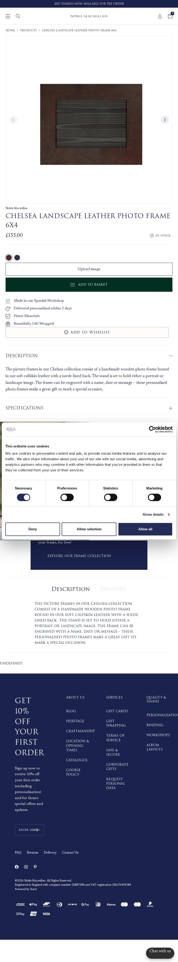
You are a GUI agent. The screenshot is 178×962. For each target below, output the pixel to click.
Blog (71, 711)
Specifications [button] (24, 408)
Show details (153, 514)
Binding (154, 725)
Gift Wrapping (116, 723)
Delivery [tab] (113, 589)
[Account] (160, 16)
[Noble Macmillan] (89, 16)
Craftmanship (80, 731)
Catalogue (77, 760)
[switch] (67, 497)
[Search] (18, 16)
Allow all (145, 529)
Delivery (50, 853)
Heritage (75, 721)
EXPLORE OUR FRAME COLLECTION (79, 556)
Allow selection (89, 529)
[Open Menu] (8, 16)
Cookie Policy (73, 772)
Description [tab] (70, 589)
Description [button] (22, 356)
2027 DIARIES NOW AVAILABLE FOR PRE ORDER (89, 4)
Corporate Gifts (117, 766)
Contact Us (70, 853)
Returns (32, 853)
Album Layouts (154, 747)
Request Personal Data (115, 783)
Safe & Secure (113, 752)
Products (28, 30)
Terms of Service (115, 737)
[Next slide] (164, 119)
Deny (33, 529)
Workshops (158, 735)
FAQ (18, 853)
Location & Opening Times (77, 745)
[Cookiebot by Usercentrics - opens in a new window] (152, 429)
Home (10, 30)
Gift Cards (117, 711)
